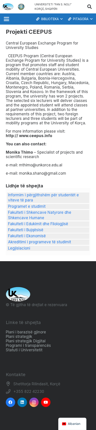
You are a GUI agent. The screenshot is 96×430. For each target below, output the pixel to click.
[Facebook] (10, 402)
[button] (89, 6)
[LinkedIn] (22, 402)
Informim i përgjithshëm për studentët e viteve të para (43, 198)
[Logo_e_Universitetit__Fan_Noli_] (7, 6)
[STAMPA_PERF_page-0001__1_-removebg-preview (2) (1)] (21, 6)
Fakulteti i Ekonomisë (27, 236)
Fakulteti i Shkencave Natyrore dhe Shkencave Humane (39, 215)
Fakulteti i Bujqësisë (25, 230)
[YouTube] (46, 402)
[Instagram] (34, 402)
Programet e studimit (27, 206)
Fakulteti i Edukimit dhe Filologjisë (38, 224)
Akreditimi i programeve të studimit (39, 242)
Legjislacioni (19, 248)
